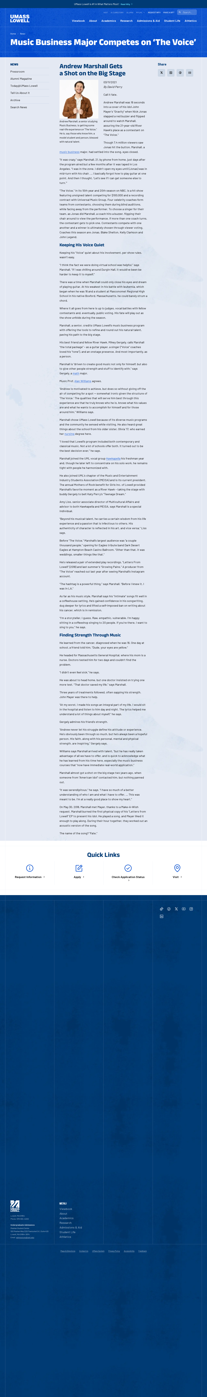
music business (70, 152)
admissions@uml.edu (25, 1237)
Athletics (191, 20)
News (22, 33)
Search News (18, 107)
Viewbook (78, 20)
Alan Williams (82, 381)
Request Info (154, 12)
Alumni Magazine (21, 78)
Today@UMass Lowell (24, 85)
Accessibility (129, 1251)
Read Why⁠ (125, 4)
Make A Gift (168, 12)
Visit (106, 12)
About (93, 20)
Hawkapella (113, 458)
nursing (69, 433)
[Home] (19, 18)
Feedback (142, 1251)
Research (126, 20)
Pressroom (17, 71)
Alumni (129, 12)
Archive (15, 100)
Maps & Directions (67, 1251)
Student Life (172, 20)
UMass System (98, 1251)
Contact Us (83, 1251)
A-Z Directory (117, 12)
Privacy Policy (114, 1251)
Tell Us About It (20, 93)
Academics (108, 20)
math (76, 373)
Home (13, 33)
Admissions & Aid (148, 20)
